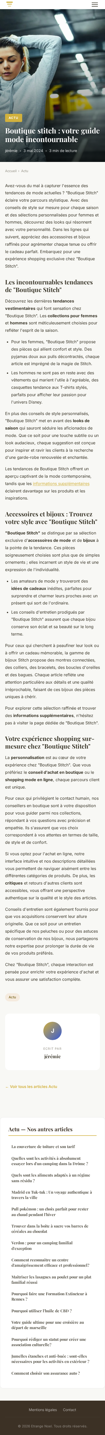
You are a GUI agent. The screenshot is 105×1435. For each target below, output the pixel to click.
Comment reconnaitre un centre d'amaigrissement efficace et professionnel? (50, 1262)
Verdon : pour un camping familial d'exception (42, 1245)
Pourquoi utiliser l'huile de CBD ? (41, 1310)
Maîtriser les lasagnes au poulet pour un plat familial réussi (51, 1279)
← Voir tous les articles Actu (31, 1086)
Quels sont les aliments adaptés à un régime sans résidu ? (50, 1177)
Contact (69, 1410)
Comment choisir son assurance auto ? (45, 1373)
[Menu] (95, 5)
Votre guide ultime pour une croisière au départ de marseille (47, 1325)
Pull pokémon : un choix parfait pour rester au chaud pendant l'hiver (49, 1211)
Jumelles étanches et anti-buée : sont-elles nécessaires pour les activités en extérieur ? (50, 1359)
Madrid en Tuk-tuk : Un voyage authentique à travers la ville (51, 1195)
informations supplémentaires (61, 483)
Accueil (11, 171)
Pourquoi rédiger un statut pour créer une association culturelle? (48, 1342)
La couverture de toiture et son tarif (43, 1146)
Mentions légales (43, 1410)
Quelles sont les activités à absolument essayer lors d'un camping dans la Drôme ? (49, 1161)
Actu (13, 118)
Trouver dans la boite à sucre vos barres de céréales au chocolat (49, 1228)
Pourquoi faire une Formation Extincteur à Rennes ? (49, 1296)
